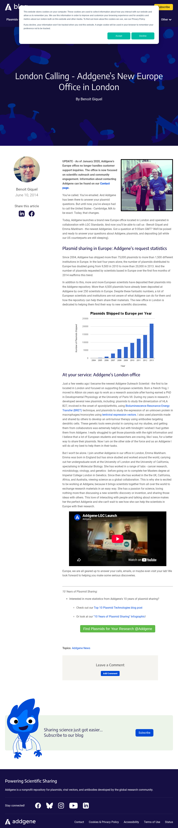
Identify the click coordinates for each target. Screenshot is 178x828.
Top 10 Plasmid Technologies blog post (118, 607)
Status (169, 822)
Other (164, 19)
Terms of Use (152, 822)
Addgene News (81, 648)
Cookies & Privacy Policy (104, 822)
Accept (119, 36)
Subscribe (163, 7)
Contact (79, 822)
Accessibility (131, 822)
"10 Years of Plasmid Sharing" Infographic (119, 616)
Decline (143, 36)
